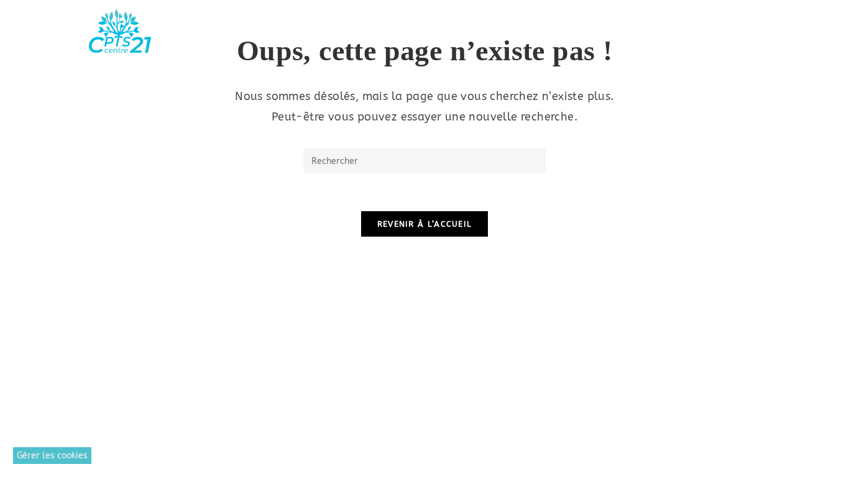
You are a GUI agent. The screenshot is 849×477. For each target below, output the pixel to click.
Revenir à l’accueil (424, 224)
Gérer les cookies (52, 455)
